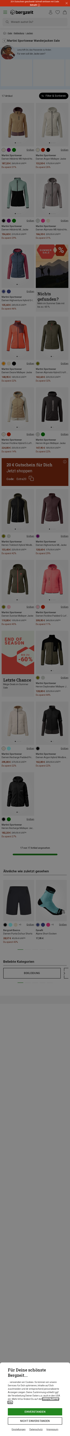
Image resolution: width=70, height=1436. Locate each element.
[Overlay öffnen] (38, 5)
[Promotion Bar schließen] (67, 3)
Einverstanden (35, 1411)
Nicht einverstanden (35, 1420)
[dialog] (35, 1399)
